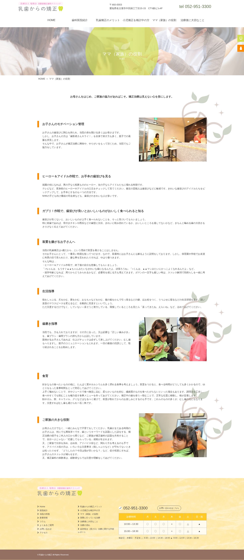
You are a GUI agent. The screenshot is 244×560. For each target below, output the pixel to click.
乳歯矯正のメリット (108, 20)
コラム (43, 521)
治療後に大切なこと (192, 20)
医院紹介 (44, 510)
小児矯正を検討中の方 (136, 20)
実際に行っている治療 (90, 518)
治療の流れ (85, 525)
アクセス (44, 532)
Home (42, 506)
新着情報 (44, 518)
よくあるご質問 (47, 525)
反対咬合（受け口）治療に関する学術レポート (96, 530)
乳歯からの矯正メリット (91, 506)
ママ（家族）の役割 (164, 20)
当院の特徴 (45, 514)
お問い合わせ (46, 529)
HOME (51, 20)
